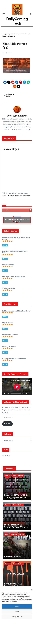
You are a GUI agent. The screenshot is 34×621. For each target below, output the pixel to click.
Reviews (20, 475)
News (14, 475)
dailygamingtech (18, 115)
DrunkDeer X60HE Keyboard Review (13, 584)
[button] (30, 588)
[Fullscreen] (29, 393)
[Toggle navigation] (3, 14)
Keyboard (7, 475)
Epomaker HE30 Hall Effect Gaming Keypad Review (17, 496)
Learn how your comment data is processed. (17, 196)
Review (5, 245)
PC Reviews (14, 534)
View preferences (17, 617)
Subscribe (7, 424)
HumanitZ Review (12, 556)
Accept (17, 606)
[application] (17, 386)
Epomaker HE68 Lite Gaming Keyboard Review (16, 525)
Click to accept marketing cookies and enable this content (17, 220)
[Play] (5, 393)
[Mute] (26, 393)
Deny (17, 612)
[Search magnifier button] (30, 210)
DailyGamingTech (17, 21)
